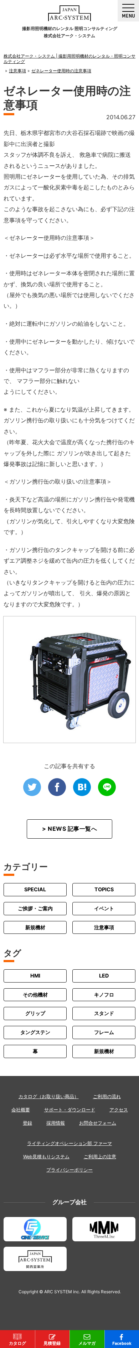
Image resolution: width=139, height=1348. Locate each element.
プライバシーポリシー (69, 1170)
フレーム (104, 1032)
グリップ (35, 1013)
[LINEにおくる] (107, 787)
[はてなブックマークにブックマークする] (82, 787)
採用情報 (55, 1123)
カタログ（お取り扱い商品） (49, 1096)
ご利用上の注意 (100, 1156)
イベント (104, 908)
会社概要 (20, 1109)
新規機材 (35, 927)
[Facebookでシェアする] (57, 787)
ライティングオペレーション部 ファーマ (69, 1143)
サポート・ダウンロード (69, 1109)
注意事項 (104, 927)
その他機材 (35, 994)
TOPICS (104, 889)
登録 (27, 1123)
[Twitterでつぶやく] (32, 787)
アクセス (118, 1109)
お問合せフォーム (97, 1123)
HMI (35, 976)
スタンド (104, 1013)
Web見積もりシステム (46, 1156)
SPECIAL (35, 889)
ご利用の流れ (107, 1096)
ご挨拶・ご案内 (35, 908)
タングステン (35, 1032)
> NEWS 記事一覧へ (69, 828)
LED (104, 976)
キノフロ (104, 994)
